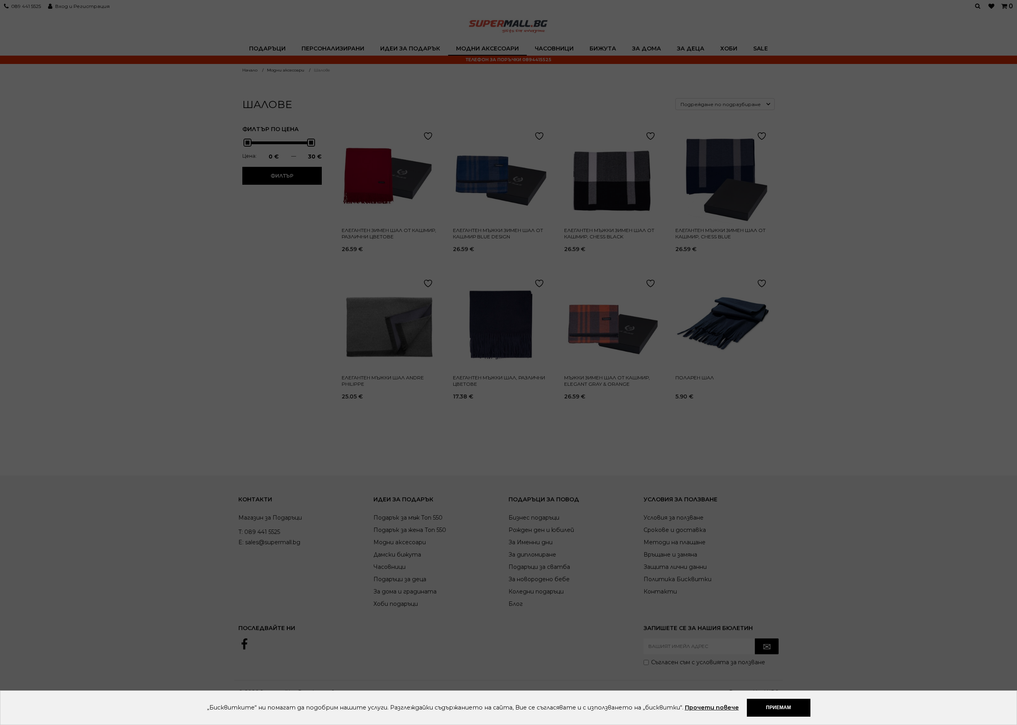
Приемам (778, 707)
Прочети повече (712, 707)
